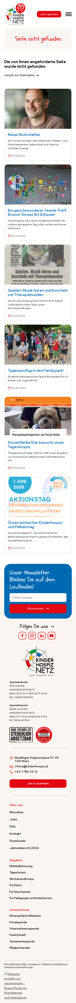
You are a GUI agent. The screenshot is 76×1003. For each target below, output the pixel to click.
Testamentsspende (22, 941)
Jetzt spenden (49, 14)
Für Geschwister (20, 891)
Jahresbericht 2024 (24, 848)
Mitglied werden (20, 947)
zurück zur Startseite (19, 75)
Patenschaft (18, 935)
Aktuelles (17, 812)
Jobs (13, 819)
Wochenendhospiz (22, 879)
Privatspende (18, 922)
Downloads (18, 841)
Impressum (34, 964)
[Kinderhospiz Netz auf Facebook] (22, 635)
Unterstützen (19, 910)
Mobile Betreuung (21, 866)
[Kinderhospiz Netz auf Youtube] (51, 635)
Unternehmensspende (24, 928)
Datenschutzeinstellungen (18, 967)
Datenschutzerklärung (54, 964)
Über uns (16, 805)
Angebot (16, 860)
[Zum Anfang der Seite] (69, 980)
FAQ (12, 826)
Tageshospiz (18, 872)
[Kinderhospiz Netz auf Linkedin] (42, 635)
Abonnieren (35, 608)
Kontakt (15, 834)
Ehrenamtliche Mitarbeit (25, 915)
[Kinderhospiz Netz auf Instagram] (32, 635)
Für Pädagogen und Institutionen (31, 898)
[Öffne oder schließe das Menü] (68, 14)
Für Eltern (16, 885)
